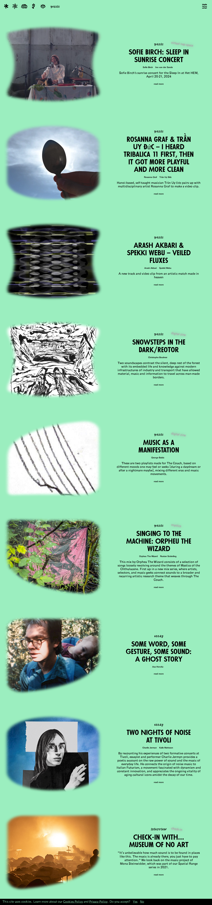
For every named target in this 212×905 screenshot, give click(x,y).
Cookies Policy (73, 901)
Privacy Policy (98, 901)
